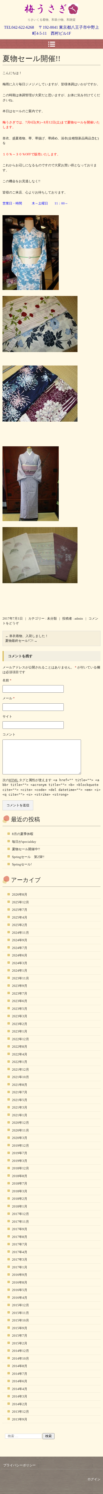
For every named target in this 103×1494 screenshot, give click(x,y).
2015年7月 (19, 1335)
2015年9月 (19, 1328)
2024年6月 (19, 955)
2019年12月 (20, 1145)
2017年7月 (19, 1244)
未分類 (52, 618)
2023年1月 (19, 1031)
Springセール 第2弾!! (28, 857)
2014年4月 (19, 1389)
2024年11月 (20, 932)
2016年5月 (19, 1290)
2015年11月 (20, 1313)
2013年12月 (20, 1411)
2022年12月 (20, 1039)
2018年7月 (19, 1183)
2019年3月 (19, 1161)
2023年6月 (19, 1001)
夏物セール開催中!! (26, 849)
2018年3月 (19, 1191)
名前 (7, 680)
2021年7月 (19, 1092)
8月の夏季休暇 (22, 834)
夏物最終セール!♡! (21, 641)
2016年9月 (19, 1275)
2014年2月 (19, 1404)
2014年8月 (19, 1366)
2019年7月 (19, 1153)
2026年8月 (19, 894)
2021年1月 (19, 1115)
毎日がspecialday (24, 841)
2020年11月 (20, 1130)
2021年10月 (20, 1077)
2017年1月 (19, 1267)
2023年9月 (19, 986)
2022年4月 (19, 1054)
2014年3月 (19, 1396)
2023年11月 (20, 978)
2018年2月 (19, 1199)
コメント (9, 734)
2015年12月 (20, 1305)
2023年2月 (19, 1024)
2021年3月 (19, 1107)
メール (8, 698)
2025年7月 (19, 910)
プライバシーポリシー (19, 1465)
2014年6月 (19, 1381)
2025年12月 (20, 902)
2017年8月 (19, 1237)
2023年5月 (19, 1009)
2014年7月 (19, 1374)
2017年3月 (19, 1259)
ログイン (94, 1479)
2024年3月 (19, 963)
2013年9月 (19, 1419)
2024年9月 (19, 940)
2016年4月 (19, 1298)
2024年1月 (19, 970)
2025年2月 (19, 925)
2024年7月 (19, 948)
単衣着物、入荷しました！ (26, 636)
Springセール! (22, 864)
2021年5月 (19, 1100)
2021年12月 (20, 1069)
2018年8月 (19, 1176)
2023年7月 (19, 993)
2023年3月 (19, 1016)
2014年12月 (20, 1351)
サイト (7, 716)
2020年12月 (20, 1122)
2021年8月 (19, 1085)
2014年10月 (20, 1358)
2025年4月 (19, 917)
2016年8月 (19, 1282)
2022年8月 (19, 1046)
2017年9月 (19, 1229)
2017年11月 (20, 1221)
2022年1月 (19, 1062)
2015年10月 (20, 1320)
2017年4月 (19, 1252)
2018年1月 (19, 1206)
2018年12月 (20, 1168)
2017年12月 (20, 1214)
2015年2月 (19, 1343)
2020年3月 (19, 1138)
